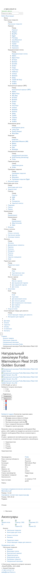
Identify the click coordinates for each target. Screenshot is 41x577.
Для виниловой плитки (19, 299)
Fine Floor (15, 70)
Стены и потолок (13, 233)
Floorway (15, 38)
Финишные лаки (17, 275)
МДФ (13, 197)
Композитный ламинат (14, 553)
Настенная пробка (14, 235)
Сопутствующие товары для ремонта (20, 315)
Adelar (14, 56)
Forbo (14, 159)
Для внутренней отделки (20, 283)
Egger (14, 36)
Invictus (14, 74)
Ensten (14, 66)
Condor (14, 145)
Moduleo (14, 76)
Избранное (7, 399)
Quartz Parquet (17, 131)
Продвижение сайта (8, 545)
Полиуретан (16, 201)
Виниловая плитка (13, 551)
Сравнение (7, 396)
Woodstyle (15, 46)
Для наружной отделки (19, 285)
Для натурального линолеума (21, 303)
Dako (13, 225)
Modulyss (15, 149)
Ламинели (15, 48)
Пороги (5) (18, 526)
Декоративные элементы (16, 245)
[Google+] (6, 405)
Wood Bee (15, 133)
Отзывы (6, 327)
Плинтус (14, 195)
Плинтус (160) (19, 522)
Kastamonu (15, 42)
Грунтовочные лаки (18, 273)
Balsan (14, 143)
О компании (8, 329)
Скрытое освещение (14, 257)
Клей (9, 259)
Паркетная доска (17, 165)
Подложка (11, 205)
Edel (13, 147)
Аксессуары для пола (15, 187)
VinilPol (14, 84)
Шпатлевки (11, 289)
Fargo (14, 68)
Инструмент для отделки (16, 317)
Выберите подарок (7, 414)
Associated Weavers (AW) (20, 141)
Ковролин (15, 139)
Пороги (10, 207)
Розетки (10, 255)
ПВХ (13, 199)
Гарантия (7, 325)
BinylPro (14, 34)
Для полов (15, 287)
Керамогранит (12, 215)
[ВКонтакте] (6, 409)
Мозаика (11, 227)
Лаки (13, 271)
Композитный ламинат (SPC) (21, 90)
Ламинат (15, 30)
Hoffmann (15, 72)
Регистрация (10, 16)
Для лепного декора (18, 301)
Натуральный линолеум (20, 155)
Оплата (6, 323)
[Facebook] (6, 407)
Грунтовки (15, 297)
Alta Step (15, 96)
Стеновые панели (14, 237)
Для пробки (15, 307)
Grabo (14, 167)
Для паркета (16, 305)
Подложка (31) (33, 522)
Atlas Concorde (17, 223)
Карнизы (11, 247)
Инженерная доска (18, 127)
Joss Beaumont (17, 40)
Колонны (11, 249)
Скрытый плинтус (17, 203)
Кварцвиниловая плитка (20, 54)
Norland (14, 111)
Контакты (7, 331)
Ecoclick (14, 64)
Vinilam (14, 82)
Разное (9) (32, 526)
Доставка (7, 321)
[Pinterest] (6, 401)
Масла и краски (17, 281)
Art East (14, 60)
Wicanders (15, 177)
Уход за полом (12, 309)
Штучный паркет (13, 181)
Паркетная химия (13, 265)
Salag (14, 78)
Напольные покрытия (15, 24)
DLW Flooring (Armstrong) (20, 157)
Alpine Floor (16, 58)
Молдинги (11, 251)
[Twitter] (6, 403)
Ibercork (14, 175)
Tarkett (14, 44)
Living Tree (15, 129)
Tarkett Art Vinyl (17, 80)
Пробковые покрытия (19, 173)
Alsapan (14, 32)
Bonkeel (14, 62)
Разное (10, 209)
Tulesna (14, 117)
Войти (3, 16)
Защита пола (12, 189)
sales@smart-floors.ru (8, 572)
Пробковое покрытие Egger (21, 179)
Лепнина (11, 243)
